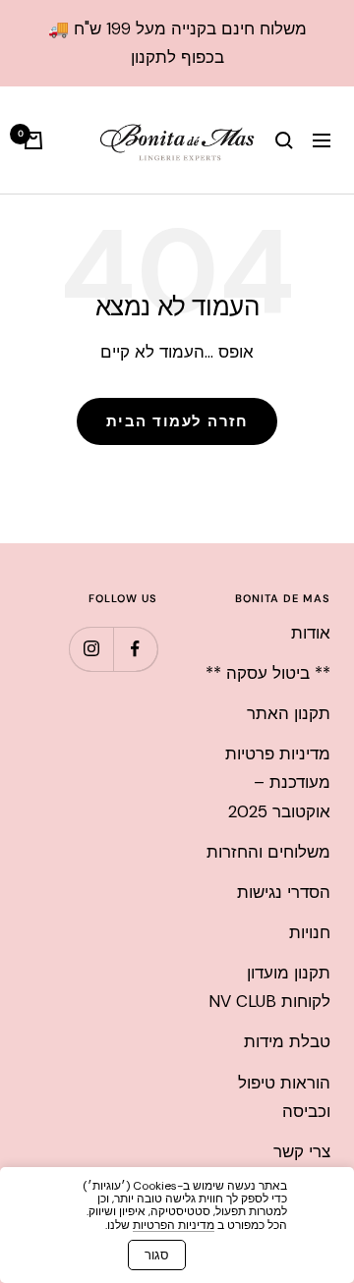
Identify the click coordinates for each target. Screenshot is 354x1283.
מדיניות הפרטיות (173, 1225)
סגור (157, 1255)
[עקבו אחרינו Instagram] (91, 649)
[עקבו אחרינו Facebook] (135, 649)
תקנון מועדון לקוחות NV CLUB (269, 987)
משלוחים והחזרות (268, 852)
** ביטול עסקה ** (268, 673)
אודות (310, 632)
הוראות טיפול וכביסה (284, 1097)
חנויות (309, 932)
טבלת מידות (287, 1041)
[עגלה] (33, 140)
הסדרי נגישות (283, 892)
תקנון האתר (288, 713)
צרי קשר (301, 1151)
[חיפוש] (284, 140)
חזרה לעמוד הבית (177, 421)
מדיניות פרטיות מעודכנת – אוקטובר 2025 (277, 782)
